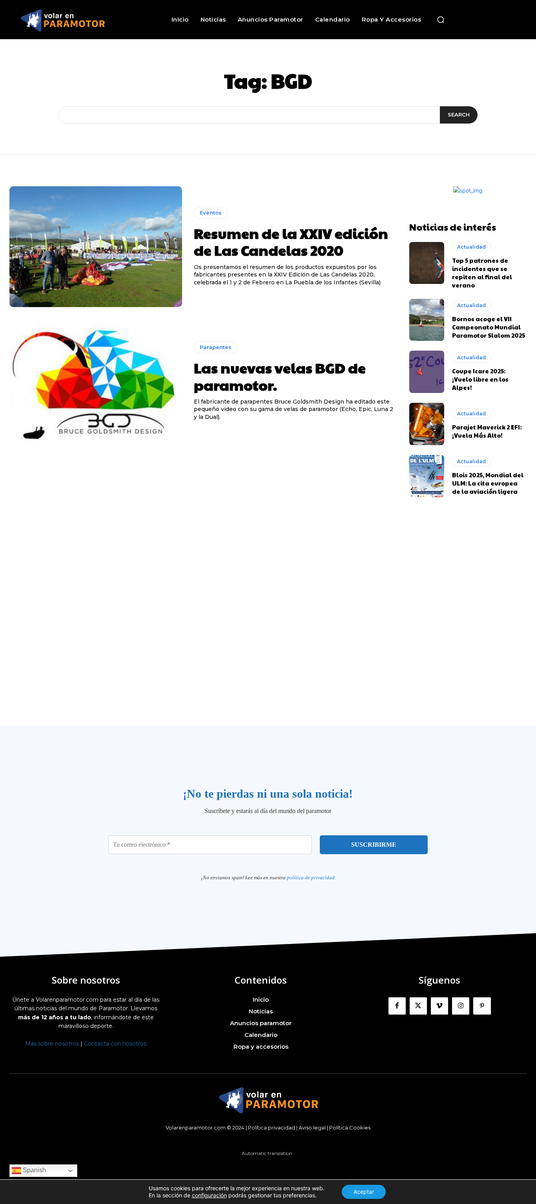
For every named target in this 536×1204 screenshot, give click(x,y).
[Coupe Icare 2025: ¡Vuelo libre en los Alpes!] (427, 372)
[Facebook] (397, 1006)
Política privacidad (271, 1127)
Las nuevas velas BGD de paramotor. (280, 376)
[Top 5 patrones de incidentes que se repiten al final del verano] (427, 263)
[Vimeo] (439, 1006)
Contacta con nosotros (115, 1043)
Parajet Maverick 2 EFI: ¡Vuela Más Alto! (486, 431)
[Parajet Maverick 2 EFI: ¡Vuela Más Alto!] (427, 424)
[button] (440, 19)
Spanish (33, 1170)
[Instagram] (460, 1006)
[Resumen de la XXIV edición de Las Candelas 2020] (95, 246)
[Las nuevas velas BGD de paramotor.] (95, 381)
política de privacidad (311, 877)
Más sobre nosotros (52, 1043)
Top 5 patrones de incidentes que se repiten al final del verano (482, 272)
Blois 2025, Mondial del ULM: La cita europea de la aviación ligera (487, 483)
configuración (209, 1195)
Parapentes (216, 347)
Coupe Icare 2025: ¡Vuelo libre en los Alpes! (480, 379)
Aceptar (364, 1191)
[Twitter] (418, 1006)
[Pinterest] (481, 1006)
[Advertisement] (268, 632)
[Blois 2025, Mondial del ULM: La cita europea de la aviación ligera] (427, 476)
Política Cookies (349, 1127)
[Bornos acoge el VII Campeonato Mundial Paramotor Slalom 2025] (427, 320)
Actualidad (471, 247)
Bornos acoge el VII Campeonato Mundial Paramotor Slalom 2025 (488, 327)
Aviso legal (312, 1127)
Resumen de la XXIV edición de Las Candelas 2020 (291, 241)
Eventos (211, 212)
